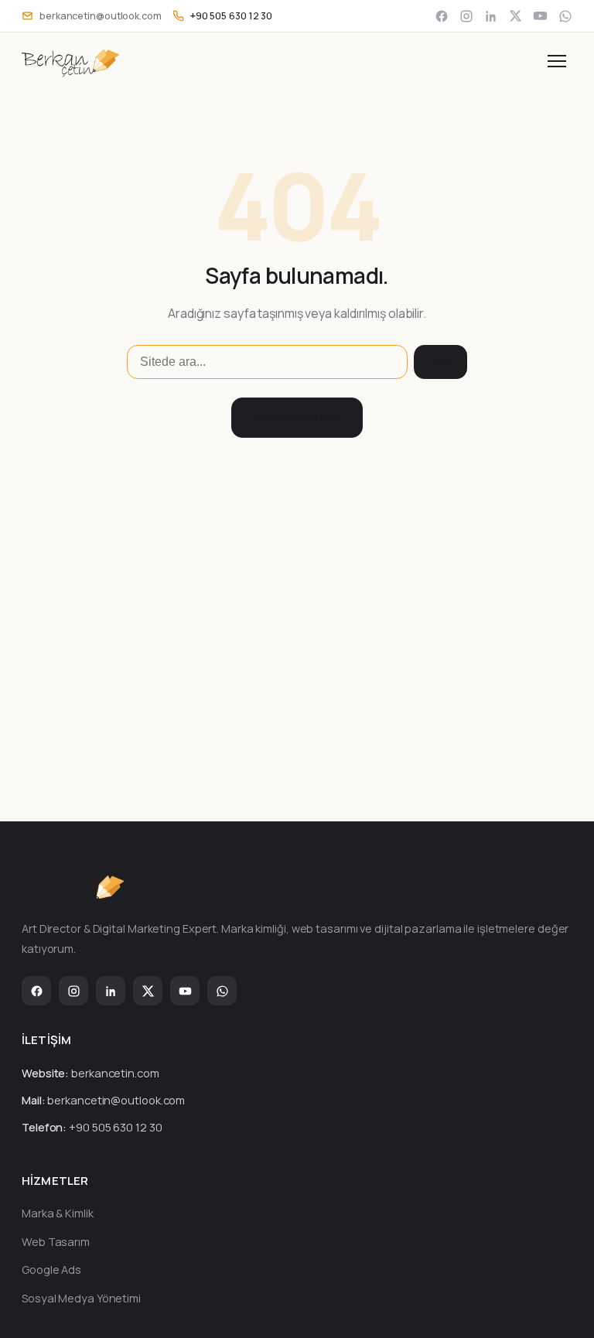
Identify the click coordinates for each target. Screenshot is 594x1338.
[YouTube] (540, 16)
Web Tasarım (56, 1241)
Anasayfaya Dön (297, 417)
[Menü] (556, 61)
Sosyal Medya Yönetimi (81, 1298)
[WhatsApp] (565, 16)
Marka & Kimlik (58, 1213)
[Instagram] (466, 16)
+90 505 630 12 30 (115, 1127)
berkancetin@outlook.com (116, 1100)
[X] (515, 15)
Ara (440, 362)
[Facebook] (442, 16)
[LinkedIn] (491, 16)
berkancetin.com (115, 1073)
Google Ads (51, 1269)
